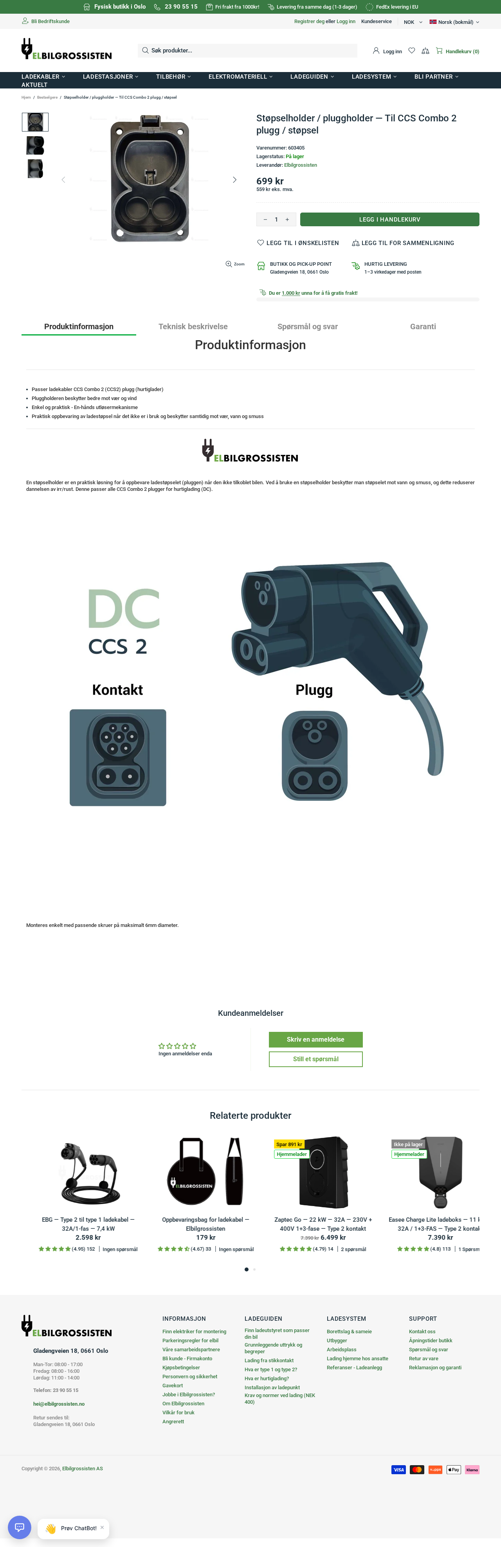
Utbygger (337, 1340)
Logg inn (346, 21)
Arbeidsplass (342, 1349)
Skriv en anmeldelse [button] (315, 1039)
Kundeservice (376, 21)
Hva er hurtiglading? (267, 1378)
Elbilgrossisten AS (67, 50)
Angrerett (173, 1421)
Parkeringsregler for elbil (190, 1340)
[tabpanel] (74, 1200)
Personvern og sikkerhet (189, 1376)
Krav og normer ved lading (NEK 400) (280, 1398)
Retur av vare (423, 1358)
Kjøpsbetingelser (181, 1367)
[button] (19, 1527)
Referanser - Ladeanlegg (354, 1367)
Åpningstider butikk (430, 1340)
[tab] (79, 326)
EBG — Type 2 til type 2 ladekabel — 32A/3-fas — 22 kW (309, 1224)
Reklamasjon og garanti (435, 1367)
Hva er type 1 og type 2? (271, 1369)
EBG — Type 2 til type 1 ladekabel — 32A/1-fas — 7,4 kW (426, 1224)
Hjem (26, 97)
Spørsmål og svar (428, 1349)
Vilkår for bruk (178, 1412)
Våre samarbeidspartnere (191, 1349)
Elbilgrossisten (300, 165)
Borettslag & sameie (349, 1331)
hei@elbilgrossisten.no (59, 1404)
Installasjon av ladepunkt (272, 1387)
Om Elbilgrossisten (183, 1403)
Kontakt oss (422, 1331)
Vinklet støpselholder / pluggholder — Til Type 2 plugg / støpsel (191, 1224)
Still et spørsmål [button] (316, 1059)
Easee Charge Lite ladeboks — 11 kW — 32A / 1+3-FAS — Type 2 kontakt (74, 1224)
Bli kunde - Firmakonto (187, 1358)
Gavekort (172, 1385)
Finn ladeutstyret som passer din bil (277, 1333)
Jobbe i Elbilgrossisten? (188, 1394)
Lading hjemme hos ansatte (357, 1358)
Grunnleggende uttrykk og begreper (273, 1348)
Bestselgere (47, 97)
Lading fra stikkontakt (269, 1360)
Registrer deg (309, 21)
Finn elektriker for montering (194, 1331)
